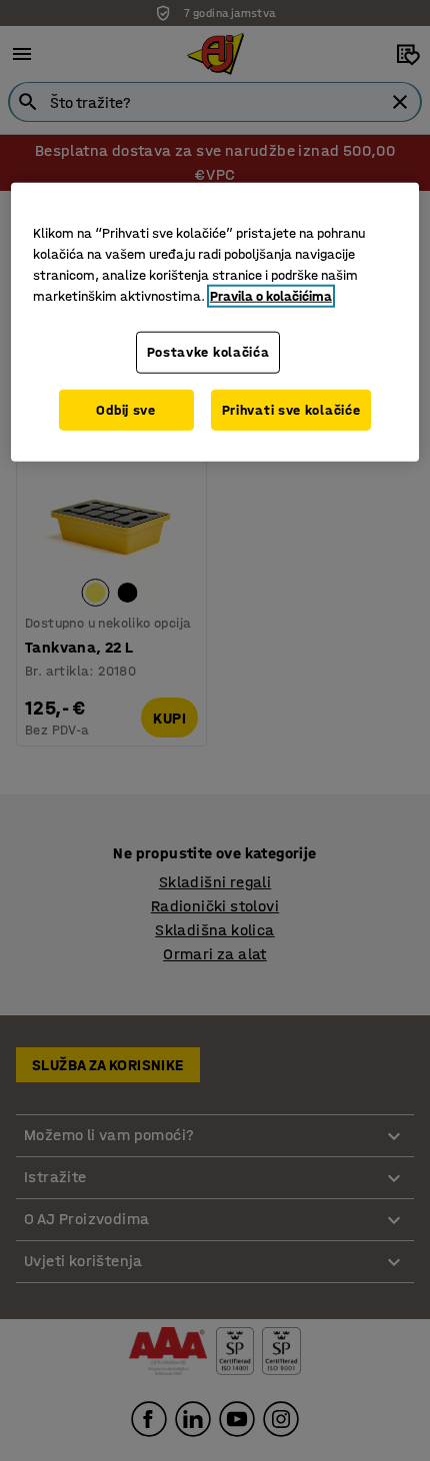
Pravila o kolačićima (271, 296)
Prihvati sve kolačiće (291, 410)
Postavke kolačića (208, 352)
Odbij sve (125, 410)
